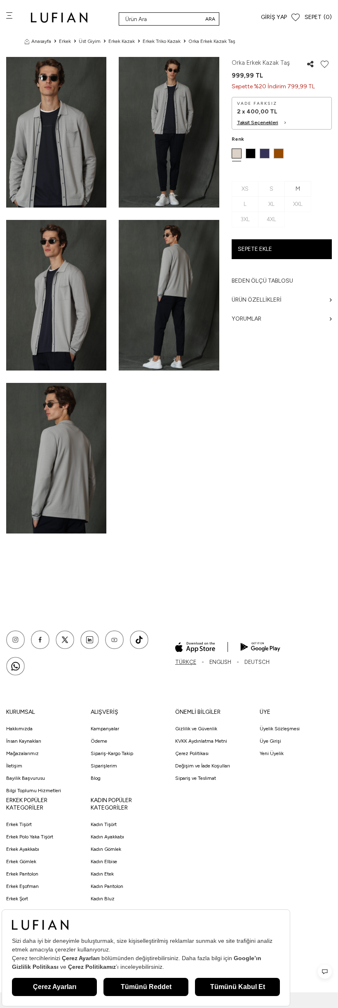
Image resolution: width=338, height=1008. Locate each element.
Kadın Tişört (104, 824)
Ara (210, 19)
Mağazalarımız (22, 753)
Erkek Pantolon (22, 874)
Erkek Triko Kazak (162, 41)
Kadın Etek (102, 874)
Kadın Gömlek (106, 849)
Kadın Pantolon (107, 886)
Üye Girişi (270, 741)
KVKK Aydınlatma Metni (201, 741)
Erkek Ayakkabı (22, 849)
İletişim (14, 766)
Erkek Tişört (19, 824)
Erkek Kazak (121, 41)
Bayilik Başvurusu (25, 778)
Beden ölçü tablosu (262, 280)
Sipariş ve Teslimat (195, 778)
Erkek (65, 41)
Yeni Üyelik (272, 753)
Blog (96, 778)
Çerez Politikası (192, 753)
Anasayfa (41, 41)
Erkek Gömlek (21, 861)
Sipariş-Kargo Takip (112, 753)
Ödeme (99, 741)
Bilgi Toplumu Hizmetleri (33, 790)
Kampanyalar (105, 729)
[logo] (59, 17)
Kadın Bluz (103, 899)
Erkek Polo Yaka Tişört (29, 837)
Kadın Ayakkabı (107, 837)
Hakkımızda (19, 729)
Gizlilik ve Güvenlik (196, 729)
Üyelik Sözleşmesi (280, 729)
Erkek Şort (17, 899)
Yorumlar (246, 318)
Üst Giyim (90, 41)
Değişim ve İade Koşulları (202, 766)
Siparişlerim (104, 766)
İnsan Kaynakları (23, 741)
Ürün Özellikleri (257, 299)
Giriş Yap (274, 17)
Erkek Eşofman (22, 886)
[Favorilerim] (295, 17)
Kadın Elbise (104, 861)
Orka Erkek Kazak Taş (211, 41)
